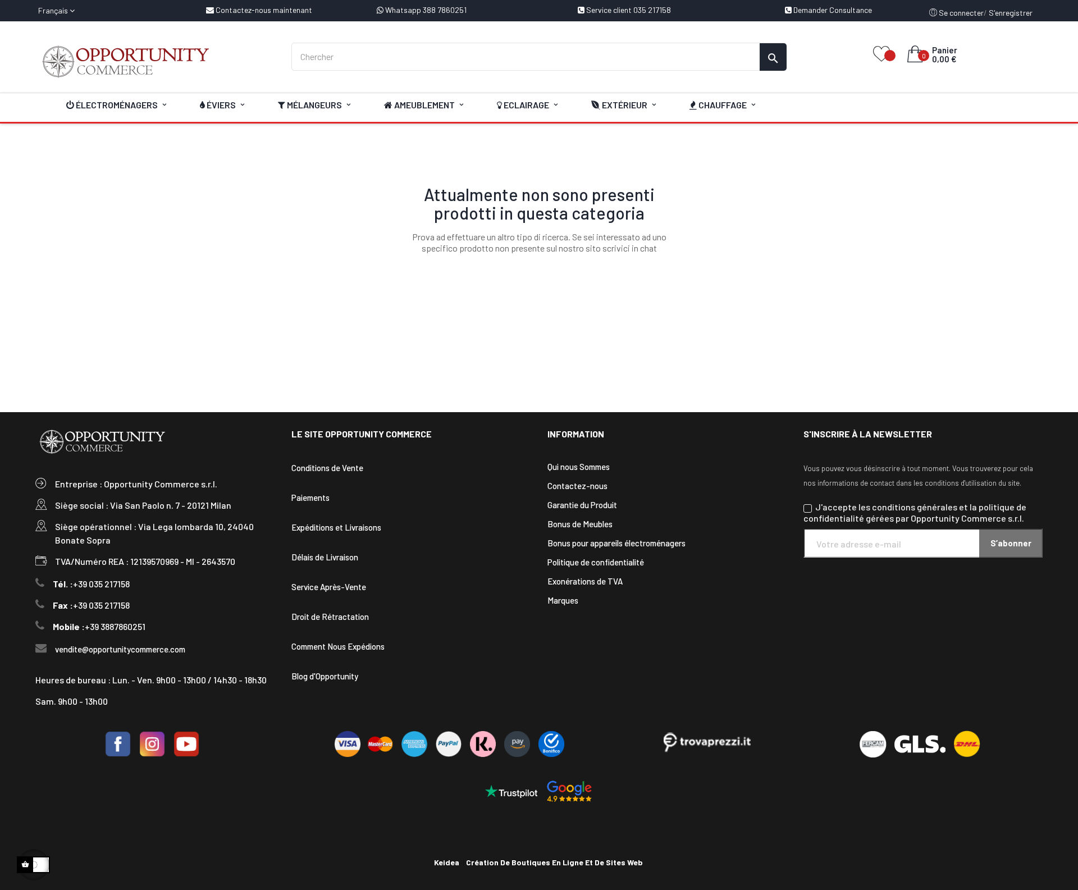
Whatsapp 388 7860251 (425, 10)
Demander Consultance (832, 10)
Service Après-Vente (328, 587)
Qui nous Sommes (578, 467)
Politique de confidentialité (595, 562)
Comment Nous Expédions (338, 646)
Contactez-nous (577, 486)
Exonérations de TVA (585, 581)
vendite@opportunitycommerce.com (120, 649)
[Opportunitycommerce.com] (155, 61)
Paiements (310, 497)
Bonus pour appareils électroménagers (616, 543)
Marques (562, 600)
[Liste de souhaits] (881, 54)
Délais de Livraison (324, 557)
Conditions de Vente (327, 468)
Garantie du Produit (582, 505)
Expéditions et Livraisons (336, 527)
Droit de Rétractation (330, 616)
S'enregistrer (1011, 12)
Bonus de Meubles (580, 524)
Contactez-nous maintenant (263, 10)
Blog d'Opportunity (324, 676)
